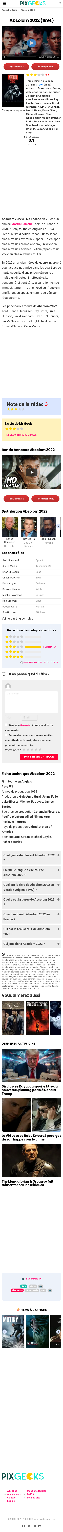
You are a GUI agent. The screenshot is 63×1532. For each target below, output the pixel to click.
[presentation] (58, 526)
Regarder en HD (16, 67)
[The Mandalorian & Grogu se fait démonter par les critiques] (31, 1160)
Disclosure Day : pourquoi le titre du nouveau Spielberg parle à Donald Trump (29, 1090)
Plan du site (33, 1497)
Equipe (11, 1501)
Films (14, 10)
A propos (12, 1491)
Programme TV (33, 1279)
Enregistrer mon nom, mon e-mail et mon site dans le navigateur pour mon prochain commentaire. (29, 740)
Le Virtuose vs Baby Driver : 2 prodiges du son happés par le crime (31, 1137)
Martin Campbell (22, 224)
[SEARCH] (60, 3)
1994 (40, 84)
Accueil (5, 10)
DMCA (30, 1494)
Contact (11, 1497)
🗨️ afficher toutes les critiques (39, 662)
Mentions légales (36, 1491)
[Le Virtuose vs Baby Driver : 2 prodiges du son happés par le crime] (31, 1115)
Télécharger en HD (45, 67)
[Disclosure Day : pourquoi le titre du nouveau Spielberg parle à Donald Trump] (31, 1065)
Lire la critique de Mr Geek (21, 435)
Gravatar (26, 725)
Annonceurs (14, 1494)
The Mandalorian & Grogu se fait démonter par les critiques (27, 1183)
